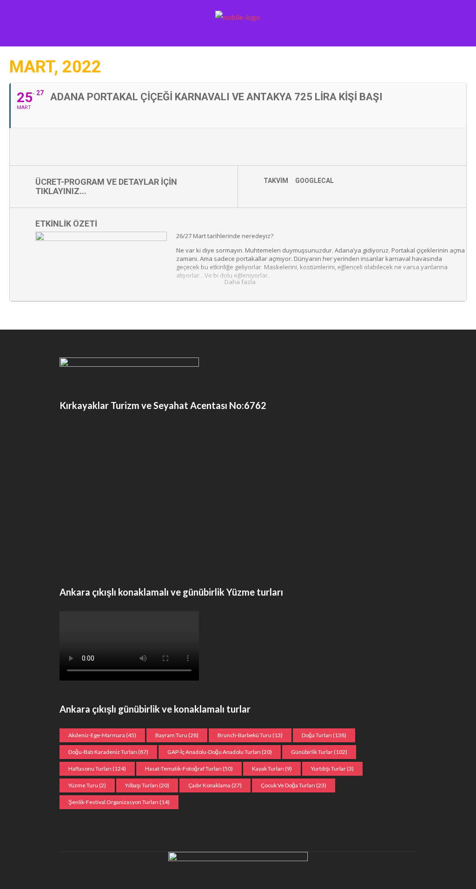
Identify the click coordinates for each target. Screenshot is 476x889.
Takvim (276, 180)
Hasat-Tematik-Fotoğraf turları (189, 768)
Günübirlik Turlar (319, 751)
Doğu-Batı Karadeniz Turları (108, 751)
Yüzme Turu (87, 785)
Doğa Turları (324, 735)
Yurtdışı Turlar (332, 768)
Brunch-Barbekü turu (250, 735)
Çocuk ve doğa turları (293, 785)
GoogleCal (314, 180)
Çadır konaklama (215, 785)
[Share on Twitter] (58, 146)
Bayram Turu (176, 735)
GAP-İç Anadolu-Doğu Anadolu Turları (219, 751)
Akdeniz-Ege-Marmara (102, 735)
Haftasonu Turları (97, 768)
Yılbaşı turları (147, 785)
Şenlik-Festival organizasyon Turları (119, 801)
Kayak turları (272, 768)
